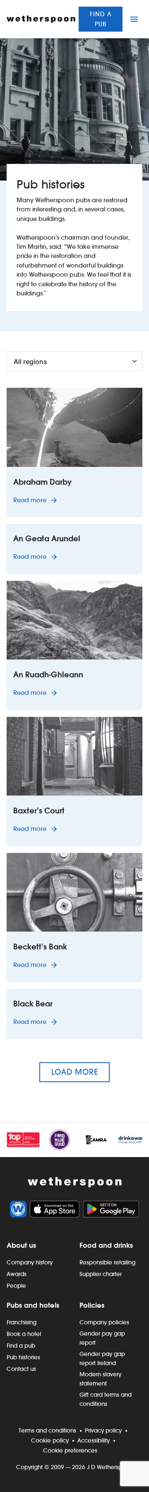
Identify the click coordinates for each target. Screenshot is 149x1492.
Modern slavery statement (100, 1379)
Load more (74, 1072)
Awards (16, 1274)
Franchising (21, 1322)
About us (21, 1245)
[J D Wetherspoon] (41, 19)
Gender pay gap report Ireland (102, 1358)
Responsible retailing (107, 1262)
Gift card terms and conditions (105, 1399)
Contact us (21, 1369)
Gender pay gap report (102, 1338)
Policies (91, 1305)
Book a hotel (24, 1334)
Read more (36, 500)
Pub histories (23, 1357)
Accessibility (93, 1440)
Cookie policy (50, 1440)
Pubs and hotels (33, 1305)
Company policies (104, 1322)
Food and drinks (106, 1245)
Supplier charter (100, 1274)
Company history (30, 1262)
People (16, 1285)
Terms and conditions (47, 1430)
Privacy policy (103, 1430)
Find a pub (101, 19)
